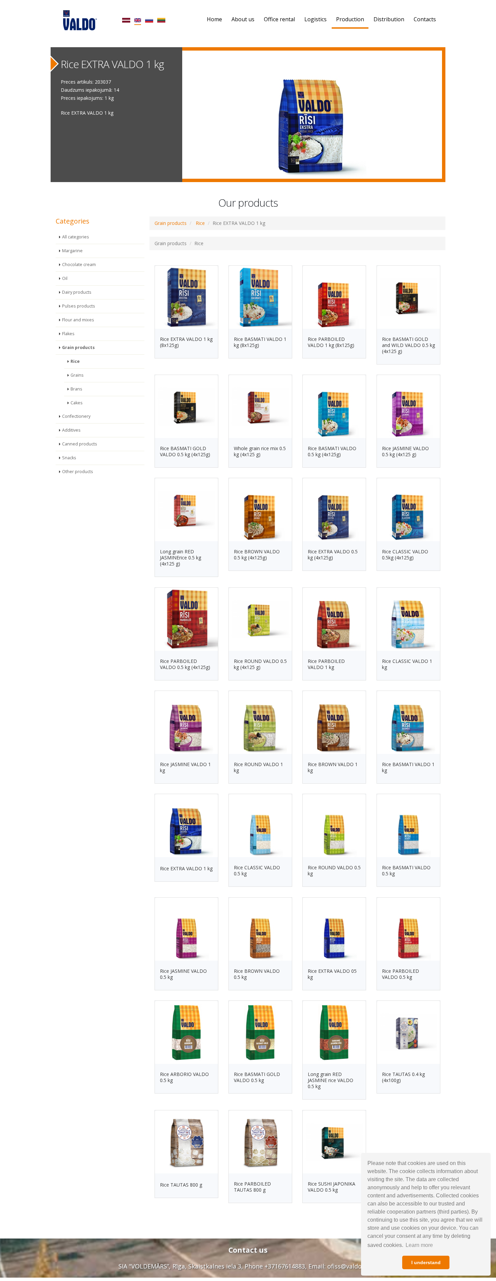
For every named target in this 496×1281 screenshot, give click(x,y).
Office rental (279, 19)
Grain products (78, 347)
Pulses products (78, 306)
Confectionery (76, 416)
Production (350, 19)
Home (214, 19)
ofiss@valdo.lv (347, 1266)
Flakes (68, 334)
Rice (75, 361)
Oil (64, 278)
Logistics (315, 19)
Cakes (77, 403)
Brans (76, 389)
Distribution (389, 19)
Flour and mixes (78, 320)
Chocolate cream (79, 264)
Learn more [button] (419, 1245)
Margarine (72, 251)
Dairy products (76, 292)
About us (242, 19)
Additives (71, 430)
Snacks (69, 458)
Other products (77, 471)
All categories (75, 237)
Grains (77, 375)
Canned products (79, 444)
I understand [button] (426, 1262)
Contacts (425, 19)
